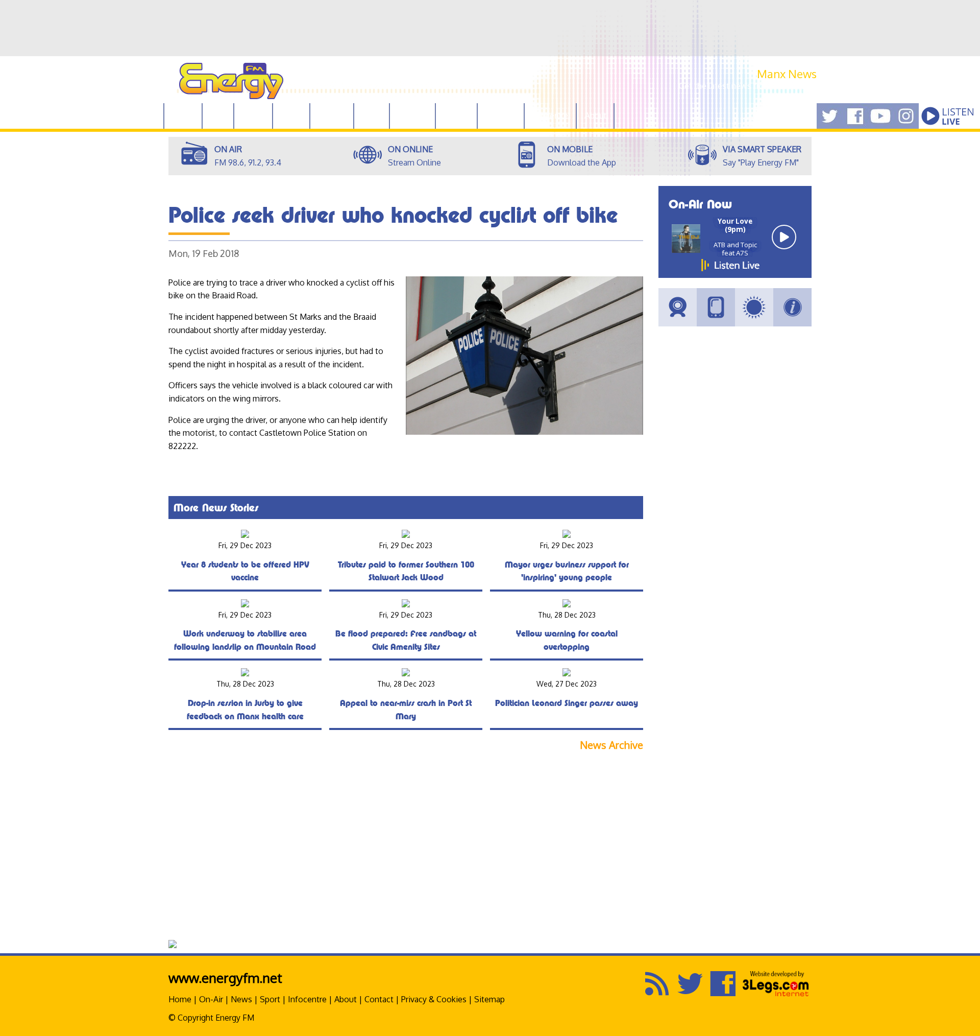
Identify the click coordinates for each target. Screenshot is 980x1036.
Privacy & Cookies (434, 999)
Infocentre (307, 999)
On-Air (211, 999)
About (345, 999)
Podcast (412, 115)
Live (218, 115)
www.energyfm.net (225, 977)
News (291, 115)
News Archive (611, 745)
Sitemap (489, 999)
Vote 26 (332, 115)
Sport (371, 115)
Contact (379, 999)
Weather (500, 115)
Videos (456, 115)
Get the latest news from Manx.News (748, 86)
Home (183, 115)
